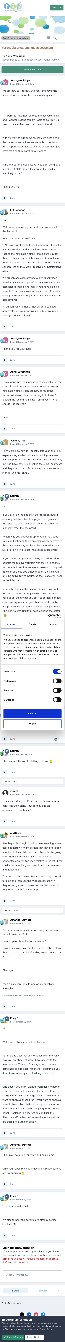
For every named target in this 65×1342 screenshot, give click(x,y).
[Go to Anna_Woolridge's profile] (5, 82)
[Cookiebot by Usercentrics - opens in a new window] (48, 616)
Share (16, 1291)
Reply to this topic (32, 69)
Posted (22, 84)
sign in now (24, 1255)
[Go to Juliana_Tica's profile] (5, 442)
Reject (32, 723)
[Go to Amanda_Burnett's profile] (5, 922)
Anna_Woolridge (15, 55)
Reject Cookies (34, 1337)
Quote (12, 198)
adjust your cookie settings (38, 1326)
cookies (22, 1323)
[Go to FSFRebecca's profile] (5, 212)
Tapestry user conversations (43, 59)
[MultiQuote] (4, 198)
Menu (56, 7)
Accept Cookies (14, 1337)
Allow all (32, 713)
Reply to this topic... (18, 1274)
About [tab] (53, 624)
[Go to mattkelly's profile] (5, 835)
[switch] (57, 681)
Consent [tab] (11, 624)
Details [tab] (32, 624)
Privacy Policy (46, 1329)
